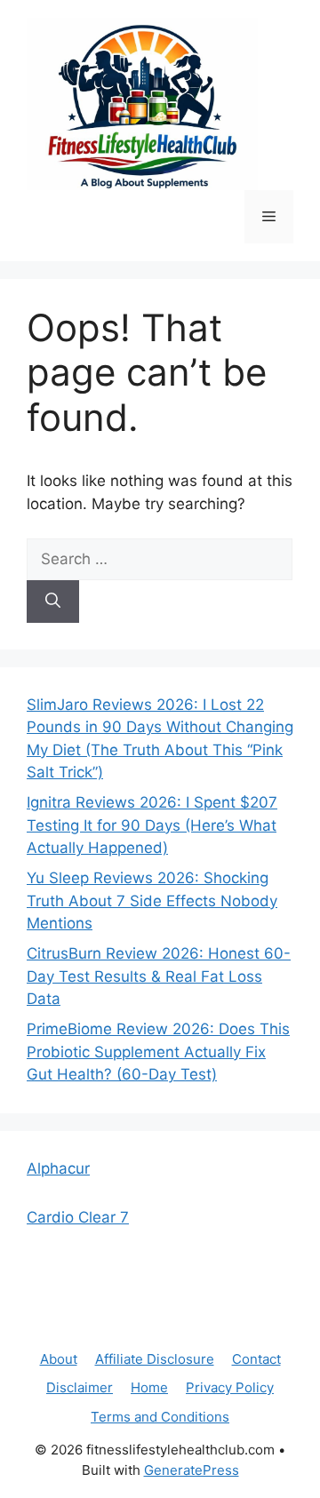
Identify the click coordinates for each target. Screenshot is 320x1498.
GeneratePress (191, 1470)
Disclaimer (79, 1387)
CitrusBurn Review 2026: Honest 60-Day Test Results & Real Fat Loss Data (159, 976)
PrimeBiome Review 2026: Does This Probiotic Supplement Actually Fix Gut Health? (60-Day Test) (158, 1051)
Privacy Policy (230, 1387)
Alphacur (58, 1168)
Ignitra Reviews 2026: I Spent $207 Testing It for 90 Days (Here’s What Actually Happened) (152, 825)
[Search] (53, 601)
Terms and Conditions (160, 1416)
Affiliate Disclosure (154, 1359)
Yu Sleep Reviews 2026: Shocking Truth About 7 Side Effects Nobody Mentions (152, 900)
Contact (256, 1359)
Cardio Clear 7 (78, 1217)
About (58, 1359)
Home (149, 1387)
